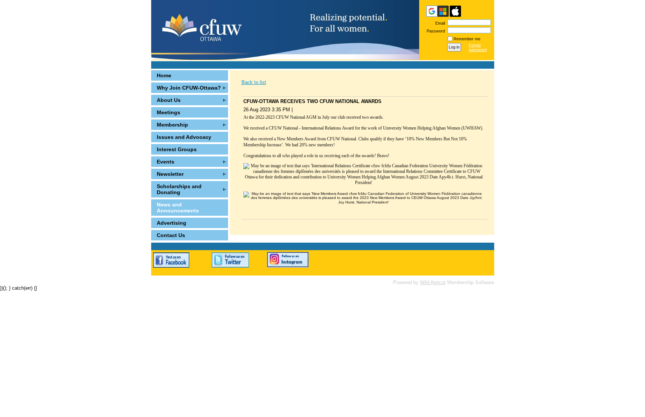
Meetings (168, 112)
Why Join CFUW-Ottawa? (189, 88)
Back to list (254, 82)
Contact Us (171, 235)
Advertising (171, 223)
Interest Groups (177, 149)
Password (434, 31)
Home (164, 75)
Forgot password (478, 47)
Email (439, 23)
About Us (169, 100)
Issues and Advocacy (184, 137)
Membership (172, 125)
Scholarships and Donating (179, 189)
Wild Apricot (433, 282)
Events (165, 162)
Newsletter (170, 174)
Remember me (467, 39)
